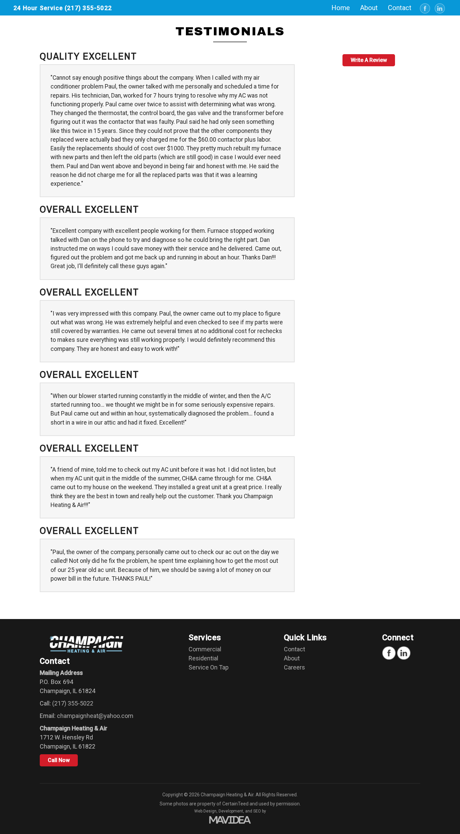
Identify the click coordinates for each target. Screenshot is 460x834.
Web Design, (206, 811)
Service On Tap (209, 667)
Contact (294, 649)
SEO (257, 811)
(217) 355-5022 (88, 7)
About (292, 658)
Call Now (59, 760)
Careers (294, 667)
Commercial (205, 649)
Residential (203, 658)
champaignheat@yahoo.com (95, 715)
